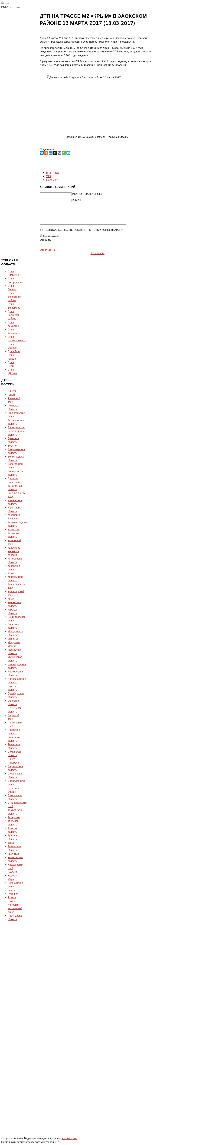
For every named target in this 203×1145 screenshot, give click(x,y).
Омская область (12, 687)
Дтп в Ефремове (14, 305)
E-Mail (77, 200)
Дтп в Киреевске (14, 331)
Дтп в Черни (11, 364)
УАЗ (48, 176)
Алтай (11, 394)
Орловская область (14, 702)
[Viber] (59, 153)
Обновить (45, 239)
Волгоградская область (16, 458)
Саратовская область (15, 768)
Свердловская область (16, 782)
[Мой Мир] (50, 153)
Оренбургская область (16, 695)
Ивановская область (15, 502)
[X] (55, 153)
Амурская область (13, 407)
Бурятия (12, 445)
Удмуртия (13, 853)
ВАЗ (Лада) (53, 172)
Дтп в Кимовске (13, 324)
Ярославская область (15, 917)
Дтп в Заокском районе (13, 314)
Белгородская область (16, 432)
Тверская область (13, 822)
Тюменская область (14, 848)
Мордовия (14, 642)
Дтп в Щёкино (12, 371)
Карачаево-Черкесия (15, 549)
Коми (11, 573)
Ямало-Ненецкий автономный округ (15, 906)
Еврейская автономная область (15, 485)
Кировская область (14, 567)
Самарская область (14, 753)
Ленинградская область (17, 618)
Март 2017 (52, 180)
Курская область (12, 611)
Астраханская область (16, 421)
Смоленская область (15, 797)
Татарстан (14, 817)
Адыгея (12, 391)
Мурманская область (15, 658)
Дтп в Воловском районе (14, 296)
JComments (98, 253)
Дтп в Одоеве (12, 345)
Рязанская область (14, 746)
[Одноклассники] (46, 153)
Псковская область (14, 731)
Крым (11, 598)
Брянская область (13, 440)
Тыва (11, 842)
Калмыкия (14, 529)
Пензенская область (15, 709)
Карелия (12, 555)
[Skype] (68, 153)
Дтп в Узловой (12, 356)
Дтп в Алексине (13, 273)
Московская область (15, 651)
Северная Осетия (14, 789)
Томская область (12, 830)
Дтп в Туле (14, 351)
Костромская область (15, 578)
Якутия (12, 897)
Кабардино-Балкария (15, 516)
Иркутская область (14, 509)
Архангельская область (16, 414)
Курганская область (14, 604)
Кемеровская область (15, 560)
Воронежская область (15, 473)
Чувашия (13, 894)
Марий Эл (13, 638)
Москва (12, 646)
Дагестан (13, 478)
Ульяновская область (15, 859)
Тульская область (13, 837)
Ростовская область (14, 738)
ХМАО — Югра (12, 877)
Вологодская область (15, 465)
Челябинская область (15, 884)
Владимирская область (16, 451)
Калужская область (14, 534)
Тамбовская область (15, 811)
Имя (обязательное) (87, 194)
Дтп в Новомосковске (17, 338)
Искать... (7, 7)
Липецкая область (13, 626)
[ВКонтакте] (42, 153)
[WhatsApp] (64, 153)
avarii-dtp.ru (69, 1138)
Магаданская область (15, 633)
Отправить (48, 249)
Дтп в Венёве (12, 287)
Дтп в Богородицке (15, 280)
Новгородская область (16, 673)
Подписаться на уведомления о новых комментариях (83, 230)
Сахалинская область (15, 775)
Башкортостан (16, 427)
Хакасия (12, 872)
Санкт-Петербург (14, 760)
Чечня (11, 890)
